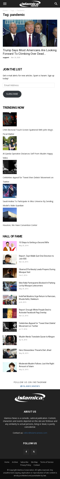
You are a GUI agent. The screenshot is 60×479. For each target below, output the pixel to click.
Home (5, 10)
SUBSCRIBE (12, 93)
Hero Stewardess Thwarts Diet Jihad (35, 350)
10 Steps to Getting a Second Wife (34, 242)
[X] (34, 452)
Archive (15, 462)
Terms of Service (46, 462)
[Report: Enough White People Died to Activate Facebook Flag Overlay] (10, 313)
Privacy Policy (25, 465)
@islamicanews (30, 386)
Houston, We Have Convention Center (20, 225)
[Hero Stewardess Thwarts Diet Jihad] (10, 354)
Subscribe (24, 462)
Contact (37, 465)
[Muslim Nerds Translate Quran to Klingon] (10, 340)
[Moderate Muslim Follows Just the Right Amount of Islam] (10, 367)
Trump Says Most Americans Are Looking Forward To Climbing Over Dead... (30, 52)
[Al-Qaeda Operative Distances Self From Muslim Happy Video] (10, 149)
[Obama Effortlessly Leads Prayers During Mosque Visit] (10, 273)
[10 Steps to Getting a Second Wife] (10, 246)
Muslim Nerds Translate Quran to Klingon (37, 337)
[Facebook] (26, 452)
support (6, 57)
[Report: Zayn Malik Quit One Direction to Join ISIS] (10, 259)
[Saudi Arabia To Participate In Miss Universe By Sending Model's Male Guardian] (10, 197)
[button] (4, 4)
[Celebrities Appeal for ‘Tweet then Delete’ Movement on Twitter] (10, 173)
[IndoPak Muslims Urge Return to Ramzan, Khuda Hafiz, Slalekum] (10, 300)
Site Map (34, 462)
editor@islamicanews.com (35, 432)
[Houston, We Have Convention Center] (10, 221)
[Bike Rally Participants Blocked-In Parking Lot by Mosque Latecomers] (10, 286)
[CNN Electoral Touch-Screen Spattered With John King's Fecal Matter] (10, 125)
